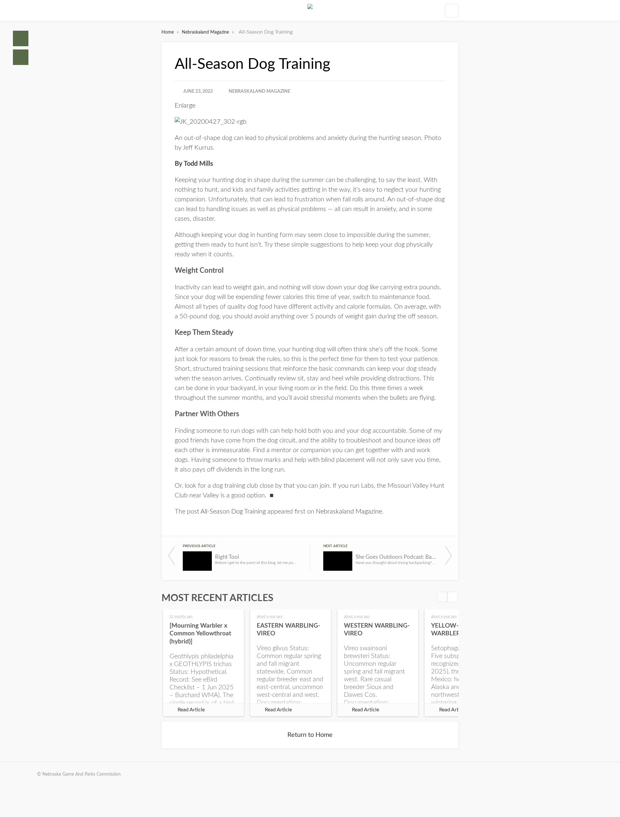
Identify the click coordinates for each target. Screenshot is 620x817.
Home (20, 38)
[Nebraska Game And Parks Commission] (310, 10)
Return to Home (310, 735)
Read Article (191, 709)
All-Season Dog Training (233, 511)
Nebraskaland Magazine (206, 32)
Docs (20, 57)
